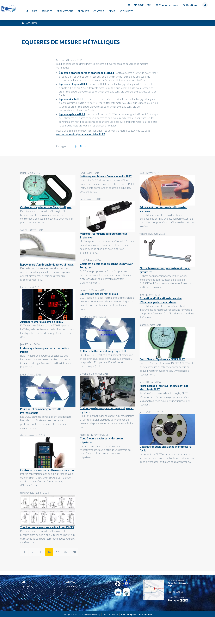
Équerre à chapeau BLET (73, 84)
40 (74, 551)
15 (40, 551)
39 (65, 551)
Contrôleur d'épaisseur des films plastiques (46, 207)
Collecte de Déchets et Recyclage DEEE (103, 351)
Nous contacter (146, 614)
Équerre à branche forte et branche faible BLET (86, 72)
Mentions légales (128, 614)
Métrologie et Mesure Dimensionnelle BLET (106, 176)
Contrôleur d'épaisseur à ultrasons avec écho (47, 470)
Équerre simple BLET (71, 99)
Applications (73, 586)
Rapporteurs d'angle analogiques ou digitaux (47, 264)
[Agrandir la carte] (153, 590)
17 (57, 551)
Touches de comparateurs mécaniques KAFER (47, 527)
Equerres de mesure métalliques (99, 293)
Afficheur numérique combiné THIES (41, 321)
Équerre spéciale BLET (72, 114)
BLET (24, 582)
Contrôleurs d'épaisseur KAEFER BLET (162, 359)
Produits (27, 586)
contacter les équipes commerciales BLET (80, 134)
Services (70, 582)
